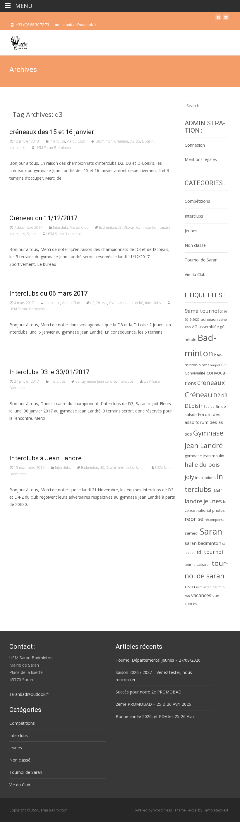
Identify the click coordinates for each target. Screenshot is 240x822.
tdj (200, 552)
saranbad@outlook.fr (29, 694)
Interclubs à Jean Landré (45, 458)
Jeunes (191, 230)
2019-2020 (192, 320)
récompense (214, 520)
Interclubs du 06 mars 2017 (48, 293)
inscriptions (205, 477)
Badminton (103, 141)
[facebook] (218, 19)
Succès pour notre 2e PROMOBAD (148, 692)
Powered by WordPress (153, 810)
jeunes (212, 501)
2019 (223, 312)
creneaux (211, 382)
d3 (138, 141)
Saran (31, 233)
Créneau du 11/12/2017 (43, 218)
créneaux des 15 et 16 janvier (51, 132)
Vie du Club (76, 141)
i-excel (192, 810)
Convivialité (195, 373)
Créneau (121, 141)
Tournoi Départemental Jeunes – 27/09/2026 (158, 660)
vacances (201, 595)
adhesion (209, 319)
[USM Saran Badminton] (14, 41)
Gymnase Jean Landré (153, 227)
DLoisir (147, 141)
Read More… (22, 189)
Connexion (195, 145)
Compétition (217, 365)
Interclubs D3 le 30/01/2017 (49, 372)
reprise (194, 519)
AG (194, 326)
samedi (191, 533)
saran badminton (203, 543)
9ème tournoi (202, 310)
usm (190, 586)
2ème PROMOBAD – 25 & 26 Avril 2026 (153, 704)
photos (218, 510)
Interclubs (57, 141)
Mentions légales (201, 159)
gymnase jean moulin (204, 455)
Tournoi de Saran (201, 260)
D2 (132, 141)
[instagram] (226, 19)
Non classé (195, 245)
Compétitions (197, 201)
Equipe (209, 407)
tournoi (213, 551)
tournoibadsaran (197, 565)
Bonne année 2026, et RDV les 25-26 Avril (155, 716)
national (203, 510)
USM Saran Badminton (53, 147)
